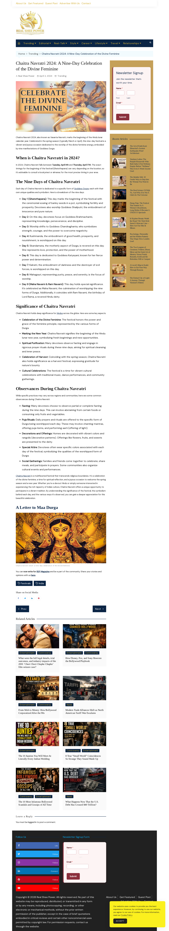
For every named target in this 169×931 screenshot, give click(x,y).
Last (128, 98)
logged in (32, 822)
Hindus (60, 313)
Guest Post (51, 3)
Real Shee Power (26, 76)
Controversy (44, 652)
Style (73, 43)
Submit (122, 117)
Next (98, 608)
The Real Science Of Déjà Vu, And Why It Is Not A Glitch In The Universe (140, 192)
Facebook (18, 598)
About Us (21, 3)
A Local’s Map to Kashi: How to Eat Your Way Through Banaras (139, 267)
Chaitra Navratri (23, 475)
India (41, 583)
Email (119, 103)
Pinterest (38, 598)
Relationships (131, 43)
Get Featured (35, 3)
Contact (86, 3)
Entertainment (27, 652)
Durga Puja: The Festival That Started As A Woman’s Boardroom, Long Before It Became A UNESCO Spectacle (140, 208)
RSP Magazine (43, 571)
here (33, 575)
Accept (120, 921)
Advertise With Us (70, 3)
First (118, 98)
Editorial (44, 43)
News (69, 704)
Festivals (26, 583)
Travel (114, 43)
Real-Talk (59, 43)
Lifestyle (100, 43)
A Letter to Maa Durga (37, 507)
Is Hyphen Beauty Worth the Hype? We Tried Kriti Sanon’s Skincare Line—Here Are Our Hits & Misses (139, 223)
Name (119, 88)
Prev (24, 608)
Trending (28, 43)
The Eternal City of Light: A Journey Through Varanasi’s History (140, 280)
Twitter (25, 598)
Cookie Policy (126, 915)
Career (86, 43)
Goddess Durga (81, 188)
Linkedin (31, 598)
